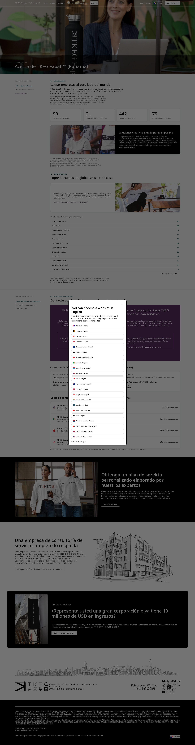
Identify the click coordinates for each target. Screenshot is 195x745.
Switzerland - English (83, 410)
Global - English (81, 352)
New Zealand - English (83, 384)
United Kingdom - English (84, 431)
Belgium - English (82, 331)
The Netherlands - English (85, 421)
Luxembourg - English (83, 368)
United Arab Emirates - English (86, 426)
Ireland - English (81, 363)
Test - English (80, 416)
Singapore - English (82, 394)
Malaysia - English (82, 373)
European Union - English (84, 347)
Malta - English (81, 379)
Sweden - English (82, 405)
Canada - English (82, 336)
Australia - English (82, 326)
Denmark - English (82, 342)
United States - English (84, 437)
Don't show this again (78, 441)
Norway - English (82, 389)
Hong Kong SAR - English (84, 357)
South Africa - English (83, 400)
